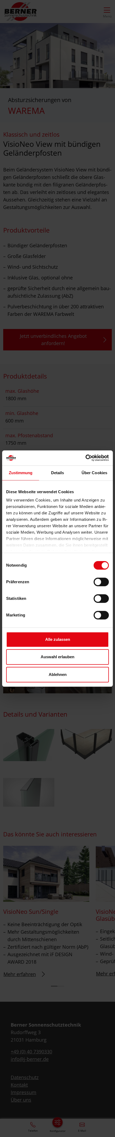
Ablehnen (58, 674)
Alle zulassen (57, 639)
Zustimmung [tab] (21, 472)
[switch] (101, 582)
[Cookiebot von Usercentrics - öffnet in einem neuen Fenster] (85, 457)
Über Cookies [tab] (94, 472)
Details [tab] (57, 472)
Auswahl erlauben (57, 656)
